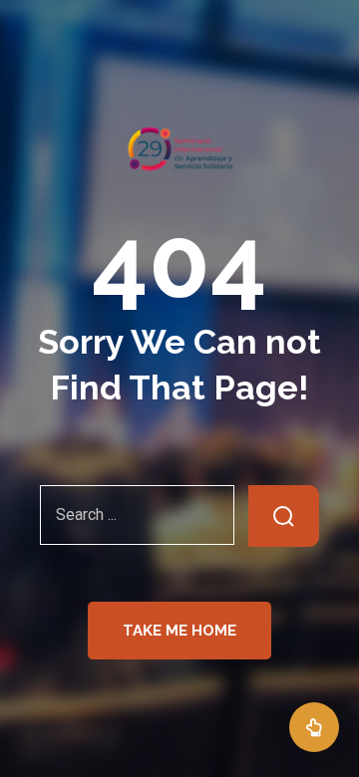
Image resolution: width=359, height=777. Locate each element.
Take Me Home (179, 631)
